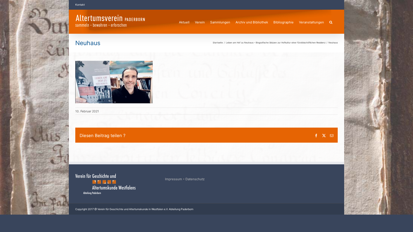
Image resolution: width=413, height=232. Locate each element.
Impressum (173, 179)
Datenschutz (195, 179)
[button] (330, 22)
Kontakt (80, 4)
